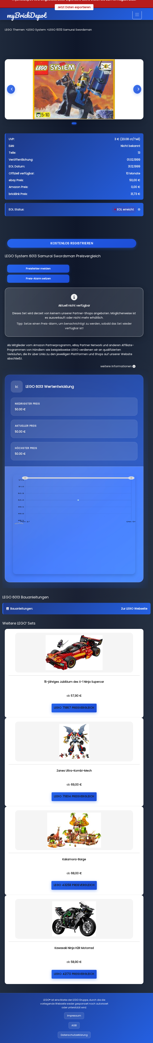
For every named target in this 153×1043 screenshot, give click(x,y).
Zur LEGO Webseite (134, 609)
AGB (74, 1025)
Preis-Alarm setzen (38, 278)
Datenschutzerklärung (74, 1035)
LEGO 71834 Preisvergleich (74, 796)
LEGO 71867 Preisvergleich (74, 708)
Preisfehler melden (38, 268)
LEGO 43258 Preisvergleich (74, 885)
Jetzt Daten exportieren (74, 7)
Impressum (74, 1015)
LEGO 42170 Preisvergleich (74, 974)
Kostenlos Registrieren (71, 243)
